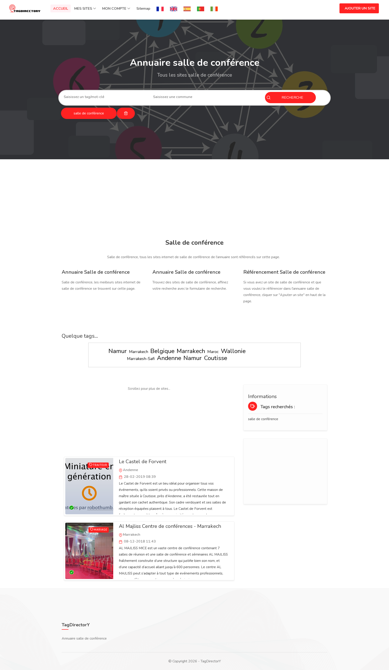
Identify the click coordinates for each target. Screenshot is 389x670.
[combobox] (105, 97)
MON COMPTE (114, 8)
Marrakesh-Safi (141, 358)
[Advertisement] (193, 199)
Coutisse (215, 358)
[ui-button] (126, 113)
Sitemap (143, 8)
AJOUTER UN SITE (360, 8)
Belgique (162, 351)
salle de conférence (263, 419)
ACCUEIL (60, 8)
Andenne (169, 358)
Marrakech (138, 351)
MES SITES (83, 8)
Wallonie (233, 351)
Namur (118, 351)
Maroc (213, 351)
